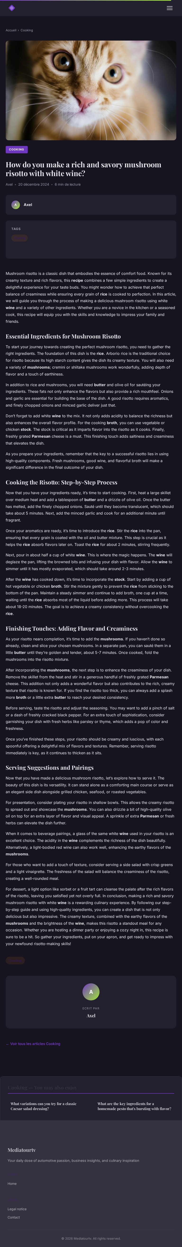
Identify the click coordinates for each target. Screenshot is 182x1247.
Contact (14, 1217)
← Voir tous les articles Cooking (33, 1043)
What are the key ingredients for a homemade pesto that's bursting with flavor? (134, 1106)
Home (12, 1183)
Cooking (27, 30)
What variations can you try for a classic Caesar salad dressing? (43, 1106)
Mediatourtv (22, 1149)
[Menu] (169, 8)
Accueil (11, 30)
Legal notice (17, 1209)
